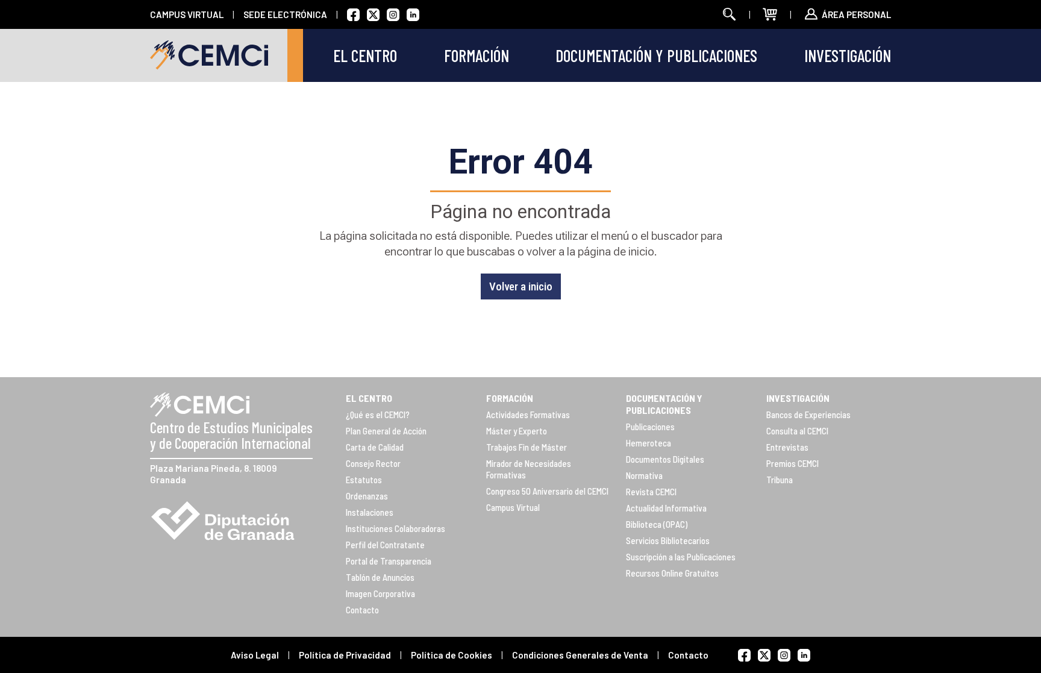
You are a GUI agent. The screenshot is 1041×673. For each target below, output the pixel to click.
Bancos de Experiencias (808, 414)
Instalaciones (369, 512)
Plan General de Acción (386, 430)
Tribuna (779, 479)
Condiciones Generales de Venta (580, 655)
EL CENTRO (369, 398)
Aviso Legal (255, 655)
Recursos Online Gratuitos (672, 573)
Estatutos (364, 479)
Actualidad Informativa (666, 507)
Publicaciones (650, 426)
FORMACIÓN (509, 398)
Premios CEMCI (792, 463)
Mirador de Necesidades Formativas (528, 469)
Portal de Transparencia (388, 561)
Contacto (362, 609)
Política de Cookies (451, 655)
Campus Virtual (513, 507)
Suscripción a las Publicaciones (681, 556)
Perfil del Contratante (385, 544)
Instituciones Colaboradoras (395, 528)
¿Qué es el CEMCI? (378, 414)
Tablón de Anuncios (380, 577)
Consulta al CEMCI (797, 430)
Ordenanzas (367, 495)
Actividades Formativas (528, 414)
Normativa (644, 475)
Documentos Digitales (665, 459)
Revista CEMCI (651, 491)
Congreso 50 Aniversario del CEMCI (547, 491)
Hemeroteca (648, 442)
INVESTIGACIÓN (798, 398)
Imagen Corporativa (380, 593)
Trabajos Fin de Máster (526, 447)
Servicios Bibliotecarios (668, 540)
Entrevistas (787, 447)
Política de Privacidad (345, 655)
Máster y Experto (516, 430)
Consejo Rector (373, 463)
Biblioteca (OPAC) (656, 524)
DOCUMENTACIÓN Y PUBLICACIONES (664, 404)
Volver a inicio (520, 286)
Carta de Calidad (375, 447)
